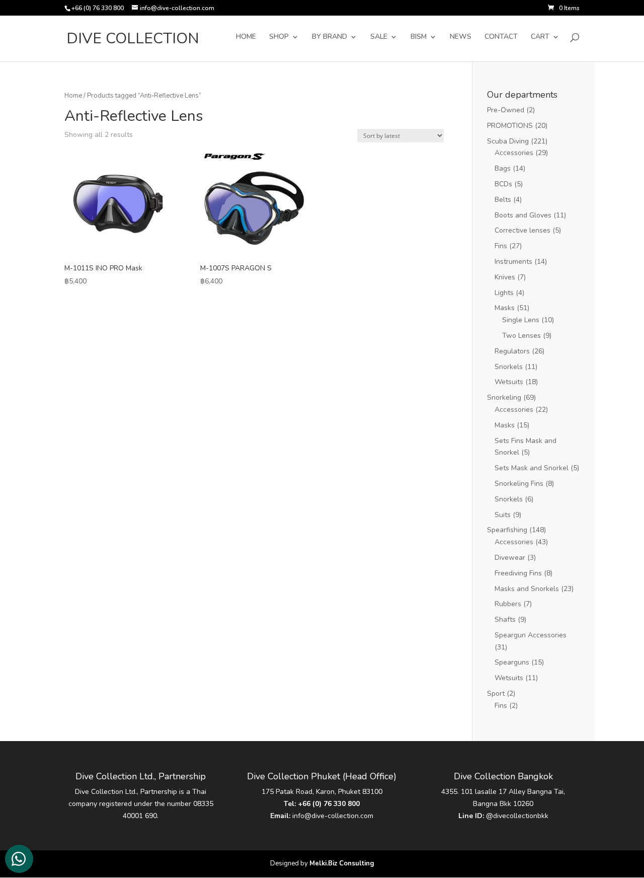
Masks (505, 308)
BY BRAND (329, 37)
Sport (496, 693)
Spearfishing (507, 530)
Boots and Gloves (523, 215)
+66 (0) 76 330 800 (329, 804)
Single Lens (520, 320)
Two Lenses (521, 335)
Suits (503, 515)
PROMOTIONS (510, 125)
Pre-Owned (505, 110)
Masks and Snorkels (527, 589)
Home (73, 95)
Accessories (514, 153)
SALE (378, 37)
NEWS (460, 37)
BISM (419, 37)
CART (540, 37)
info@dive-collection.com (332, 816)
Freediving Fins (518, 573)
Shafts (505, 619)
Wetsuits (509, 382)
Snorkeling (504, 397)
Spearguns (512, 662)
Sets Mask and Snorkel (532, 468)
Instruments (513, 261)
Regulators (512, 351)
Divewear (510, 557)
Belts (503, 199)
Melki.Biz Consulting (341, 863)
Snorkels (509, 367)
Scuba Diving (508, 141)
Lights (504, 293)
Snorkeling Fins (519, 483)
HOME (246, 37)
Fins (501, 246)
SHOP (279, 37)
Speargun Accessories (531, 635)
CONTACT (501, 37)
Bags (503, 168)
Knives (505, 277)
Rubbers (508, 604)
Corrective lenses (522, 230)
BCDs (503, 184)
